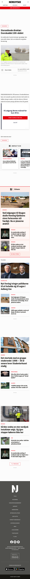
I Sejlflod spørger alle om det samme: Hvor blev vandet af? (19, 386)
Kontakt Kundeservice (15, 519)
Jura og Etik (15, 516)
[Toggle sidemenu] (28, 2)
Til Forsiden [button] (15, 464)
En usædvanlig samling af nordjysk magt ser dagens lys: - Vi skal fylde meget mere (18, 234)
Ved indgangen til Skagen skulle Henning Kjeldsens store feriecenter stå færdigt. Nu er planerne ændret (14, 218)
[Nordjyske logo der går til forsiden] (15, 2)
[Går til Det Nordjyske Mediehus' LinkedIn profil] (18, 542)
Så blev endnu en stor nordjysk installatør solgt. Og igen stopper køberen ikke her (18, 247)
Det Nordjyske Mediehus (17, 546)
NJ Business (15, 499)
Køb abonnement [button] (15, 8)
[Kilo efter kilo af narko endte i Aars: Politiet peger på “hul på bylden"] (5, 374)
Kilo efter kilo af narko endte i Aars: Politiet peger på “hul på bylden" (19, 376)
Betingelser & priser (15, 513)
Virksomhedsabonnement (15, 503)
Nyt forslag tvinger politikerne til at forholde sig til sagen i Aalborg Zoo (14, 286)
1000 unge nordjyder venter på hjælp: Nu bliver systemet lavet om (20, 312)
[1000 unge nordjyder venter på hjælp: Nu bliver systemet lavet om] (5, 310)
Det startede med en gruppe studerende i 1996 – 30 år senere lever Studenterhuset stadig (14, 362)
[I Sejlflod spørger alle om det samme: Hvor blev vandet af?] (5, 385)
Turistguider (15, 533)
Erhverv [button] (4, 26)
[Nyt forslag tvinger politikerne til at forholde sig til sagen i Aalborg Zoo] (15, 270)
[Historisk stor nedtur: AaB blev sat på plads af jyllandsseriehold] (5, 441)
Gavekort (15, 506)
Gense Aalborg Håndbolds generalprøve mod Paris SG (9, 161)
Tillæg (15, 536)
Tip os (15, 496)
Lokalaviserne (15, 529)
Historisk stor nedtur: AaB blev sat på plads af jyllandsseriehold (20, 442)
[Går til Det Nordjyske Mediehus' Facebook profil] (11, 542)
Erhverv (15, 5)
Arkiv (15, 526)
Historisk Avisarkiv (15, 523)
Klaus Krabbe (8, 70)
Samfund (5, 5)
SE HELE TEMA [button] (15, 254)
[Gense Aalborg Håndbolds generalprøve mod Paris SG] (10, 153)
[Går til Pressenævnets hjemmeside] (15, 556)
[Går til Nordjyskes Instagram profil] (15, 542)
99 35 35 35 (16, 549)
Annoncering (15, 509)
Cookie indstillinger (15, 576)
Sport (24, 5)
